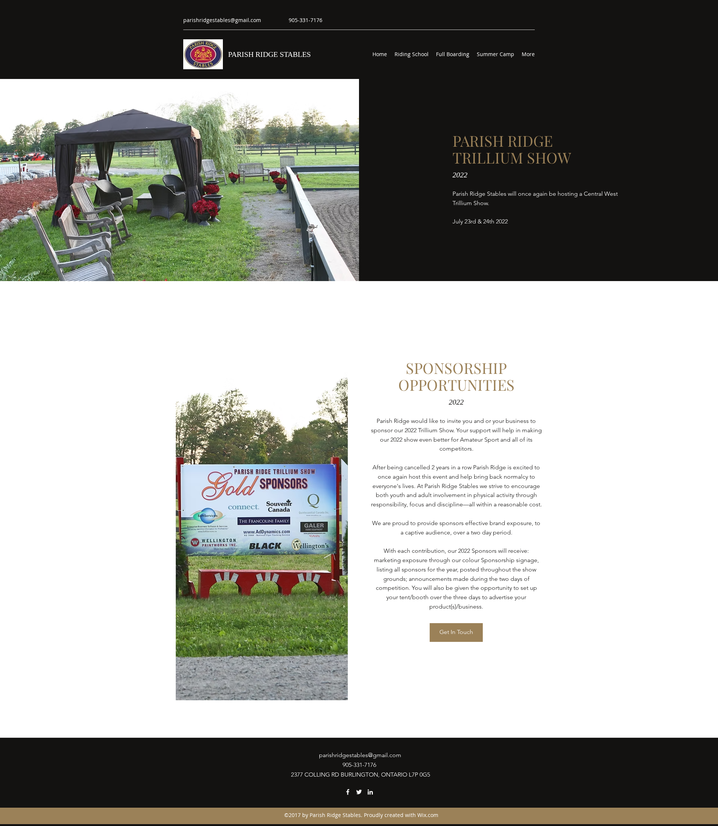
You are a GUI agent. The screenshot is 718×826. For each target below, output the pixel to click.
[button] (456, 632)
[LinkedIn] (370, 792)
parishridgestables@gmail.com (222, 20)
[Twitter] (359, 792)
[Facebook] (348, 792)
